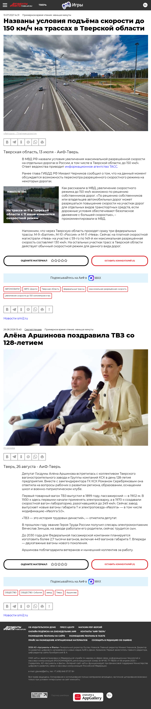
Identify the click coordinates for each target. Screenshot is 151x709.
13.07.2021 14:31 (11, 15)
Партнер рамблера (60, 695)
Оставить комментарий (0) (120, 261)
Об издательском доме (42, 627)
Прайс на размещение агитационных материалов (57, 640)
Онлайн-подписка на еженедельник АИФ (52, 631)
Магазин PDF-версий (90, 627)
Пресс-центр (67, 627)
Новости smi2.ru (15, 318)
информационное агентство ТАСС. (91, 166)
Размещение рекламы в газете (87, 636)
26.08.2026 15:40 (12, 329)
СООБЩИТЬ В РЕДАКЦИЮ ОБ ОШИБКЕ (112, 640)
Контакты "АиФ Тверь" (93, 631)
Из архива (9, 448)
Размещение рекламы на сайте (46, 636)
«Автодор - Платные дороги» (20, 133)
